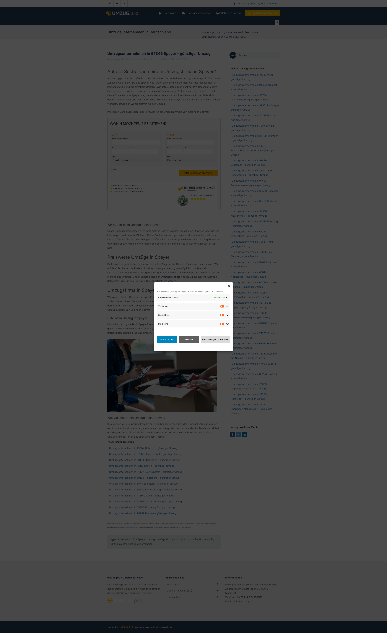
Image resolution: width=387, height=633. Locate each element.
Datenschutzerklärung (197, 346)
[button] (228, 285)
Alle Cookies (167, 339)
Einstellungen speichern (215, 339)
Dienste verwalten (167, 331)
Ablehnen (189, 339)
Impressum (217, 346)
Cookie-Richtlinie (173, 346)
